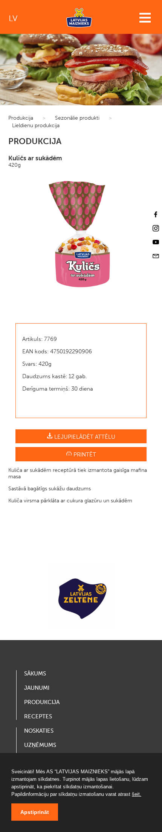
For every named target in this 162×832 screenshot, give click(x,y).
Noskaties (38, 730)
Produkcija (20, 118)
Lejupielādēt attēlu (84, 436)
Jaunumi (36, 687)
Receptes (38, 716)
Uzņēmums (40, 745)
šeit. (136, 794)
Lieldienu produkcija (36, 125)
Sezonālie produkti (77, 118)
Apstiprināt (34, 812)
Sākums (35, 673)
